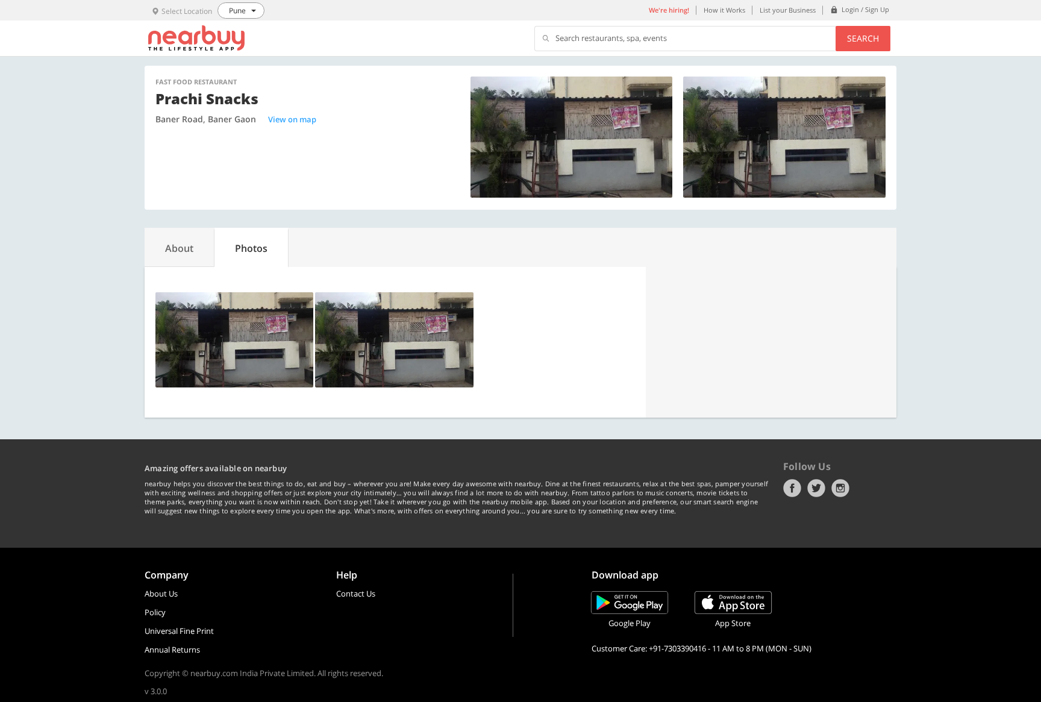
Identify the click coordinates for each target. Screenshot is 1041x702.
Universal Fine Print (179, 630)
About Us (161, 593)
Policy (155, 612)
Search (863, 38)
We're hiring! (669, 9)
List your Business (788, 9)
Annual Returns (172, 649)
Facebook (792, 488)
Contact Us (355, 593)
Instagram (840, 488)
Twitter (816, 488)
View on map (292, 119)
